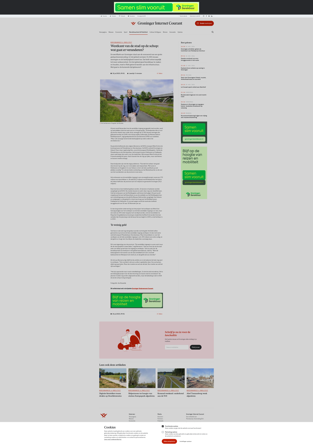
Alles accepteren (169, 441)
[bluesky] (209, 16)
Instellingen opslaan (186, 441)
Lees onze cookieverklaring (112, 439)
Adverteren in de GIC (195, 16)
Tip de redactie (183, 16)
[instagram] (203, 16)
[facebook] (206, 16)
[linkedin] (211, 16)
